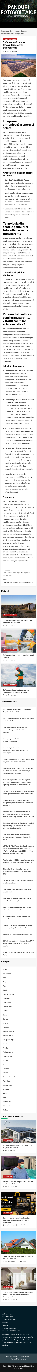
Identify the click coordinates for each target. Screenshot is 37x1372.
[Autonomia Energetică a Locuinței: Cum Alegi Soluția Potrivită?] (18, 1131)
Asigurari (6, 982)
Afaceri (5, 969)
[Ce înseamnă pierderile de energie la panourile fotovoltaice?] (18, 606)
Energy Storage (8, 1040)
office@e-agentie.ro (9, 1328)
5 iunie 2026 (13, 1299)
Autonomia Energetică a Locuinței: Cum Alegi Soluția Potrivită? (17, 710)
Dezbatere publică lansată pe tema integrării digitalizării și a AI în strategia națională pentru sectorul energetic (18, 825)
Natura (5, 1073)
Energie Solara (8, 1035)
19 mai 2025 (13, 51)
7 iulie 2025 (13, 695)
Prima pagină (6, 31)
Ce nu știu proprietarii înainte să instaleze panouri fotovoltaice (17, 740)
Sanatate (6, 1089)
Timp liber (6, 1106)
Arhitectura (7, 973)
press (6, 51)
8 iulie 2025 (13, 660)
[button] (3, 24)
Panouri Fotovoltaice (18, 9)
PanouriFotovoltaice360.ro (11, 1334)
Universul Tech (7, 1314)
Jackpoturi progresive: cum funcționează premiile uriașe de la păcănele (17, 899)
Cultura (5, 1011)
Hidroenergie (7, 1056)
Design (5, 1019)
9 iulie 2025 (13, 625)
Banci (5, 990)
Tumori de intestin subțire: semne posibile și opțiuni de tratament (18, 719)
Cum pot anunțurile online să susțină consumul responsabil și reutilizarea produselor (15, 729)
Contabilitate (7, 1007)
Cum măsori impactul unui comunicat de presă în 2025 (17, 890)
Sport (5, 1093)
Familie (5, 1048)
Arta (4, 978)
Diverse (5, 1023)
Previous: (16, 573)
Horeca (5, 1060)
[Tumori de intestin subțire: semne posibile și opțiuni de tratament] (18, 1167)
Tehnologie (7, 1102)
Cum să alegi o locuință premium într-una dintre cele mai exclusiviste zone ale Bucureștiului (17, 750)
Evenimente (7, 1044)
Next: (18, 581)
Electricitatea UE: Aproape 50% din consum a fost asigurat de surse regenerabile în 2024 (18, 792)
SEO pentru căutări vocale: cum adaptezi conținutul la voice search (17, 917)
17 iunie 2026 (22, 1225)
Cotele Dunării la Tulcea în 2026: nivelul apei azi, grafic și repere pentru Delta (18, 760)
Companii (6, 998)
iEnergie (5, 1322)
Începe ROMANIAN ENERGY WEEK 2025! (17, 934)
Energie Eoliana (8, 1031)
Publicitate (6, 1081)
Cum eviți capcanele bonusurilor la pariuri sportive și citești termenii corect (17, 926)
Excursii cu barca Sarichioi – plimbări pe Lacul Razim (18, 953)
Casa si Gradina (8, 994)
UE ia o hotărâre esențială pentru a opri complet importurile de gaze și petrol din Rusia (17, 837)
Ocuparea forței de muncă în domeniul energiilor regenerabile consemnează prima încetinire (18, 802)
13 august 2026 (13, 1150)
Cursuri (5, 1015)
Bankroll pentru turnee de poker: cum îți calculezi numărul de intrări (17, 908)
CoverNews (30, 1366)
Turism (5, 1110)
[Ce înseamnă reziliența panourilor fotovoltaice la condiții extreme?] (18, 675)
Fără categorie (8, 1052)
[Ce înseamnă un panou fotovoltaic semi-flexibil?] (18, 641)
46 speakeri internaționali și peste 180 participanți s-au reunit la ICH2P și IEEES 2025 (17, 871)
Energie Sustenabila (9, 1319)
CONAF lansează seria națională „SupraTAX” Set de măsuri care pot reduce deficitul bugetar (18, 943)
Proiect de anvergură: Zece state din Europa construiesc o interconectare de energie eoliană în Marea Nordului (18, 770)
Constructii (7, 1002)
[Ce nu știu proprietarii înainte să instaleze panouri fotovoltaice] (18, 1242)
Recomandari (7, 1085)
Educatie (6, 1027)
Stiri (4, 1097)
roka (6, 1150)
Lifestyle (6, 1068)
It (3, 1064)
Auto (4, 986)
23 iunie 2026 (13, 1186)
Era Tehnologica (7, 1316)
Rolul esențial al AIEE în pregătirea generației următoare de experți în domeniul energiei (18, 861)
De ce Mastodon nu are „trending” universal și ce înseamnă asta (18, 881)
